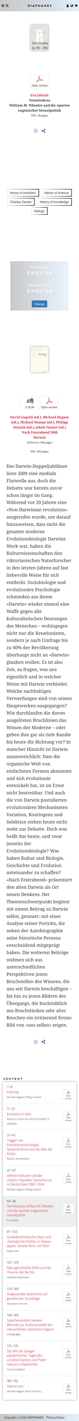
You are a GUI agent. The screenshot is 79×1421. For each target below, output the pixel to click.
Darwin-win (15, 1386)
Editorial (13, 1092)
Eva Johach (39, 95)
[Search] (7, 5)
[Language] (71, 5)
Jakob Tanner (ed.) (51, 427)
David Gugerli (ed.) (25, 417)
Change (39, 304)
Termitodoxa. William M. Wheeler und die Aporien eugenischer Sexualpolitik (30, 1210)
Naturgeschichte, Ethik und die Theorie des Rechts (29, 1270)
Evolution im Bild (19, 1114)
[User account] (67, 5)
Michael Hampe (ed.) (37, 422)
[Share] (43, 131)
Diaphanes (39, 5)
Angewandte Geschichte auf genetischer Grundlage (27, 1296)
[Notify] (36, 131)
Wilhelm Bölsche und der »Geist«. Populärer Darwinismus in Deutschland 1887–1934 (29, 1180)
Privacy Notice (55, 1417)
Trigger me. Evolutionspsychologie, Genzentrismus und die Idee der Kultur (30, 1147)
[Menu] (2, 5)
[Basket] (76, 5)
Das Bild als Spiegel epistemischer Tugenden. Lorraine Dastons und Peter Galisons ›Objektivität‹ (26, 1358)
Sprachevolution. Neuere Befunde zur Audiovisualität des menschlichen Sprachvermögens (30, 1325)
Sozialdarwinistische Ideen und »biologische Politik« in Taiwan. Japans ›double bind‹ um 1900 (29, 1241)
